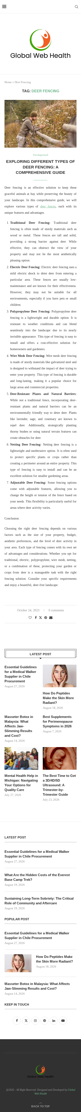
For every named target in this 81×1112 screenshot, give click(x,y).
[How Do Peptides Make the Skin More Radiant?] (59, 676)
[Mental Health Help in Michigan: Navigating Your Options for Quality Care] (21, 758)
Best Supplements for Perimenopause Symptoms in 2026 (58, 721)
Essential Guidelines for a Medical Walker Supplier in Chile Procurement (20, 674)
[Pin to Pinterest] (45, 618)
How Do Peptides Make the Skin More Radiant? (58, 698)
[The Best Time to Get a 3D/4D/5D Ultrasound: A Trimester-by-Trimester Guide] (59, 758)
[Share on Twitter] (40, 618)
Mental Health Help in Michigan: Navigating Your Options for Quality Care (21, 783)
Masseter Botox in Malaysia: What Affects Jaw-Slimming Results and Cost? (18, 726)
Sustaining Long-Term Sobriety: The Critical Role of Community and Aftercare (39, 900)
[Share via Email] (50, 618)
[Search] (76, 6)
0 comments (56, 610)
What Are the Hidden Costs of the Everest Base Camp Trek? (37, 877)
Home (8, 82)
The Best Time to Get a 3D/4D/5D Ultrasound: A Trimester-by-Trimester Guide (59, 785)
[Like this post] (30, 618)
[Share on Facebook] (36, 618)
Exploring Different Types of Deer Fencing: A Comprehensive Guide (40, 167)
